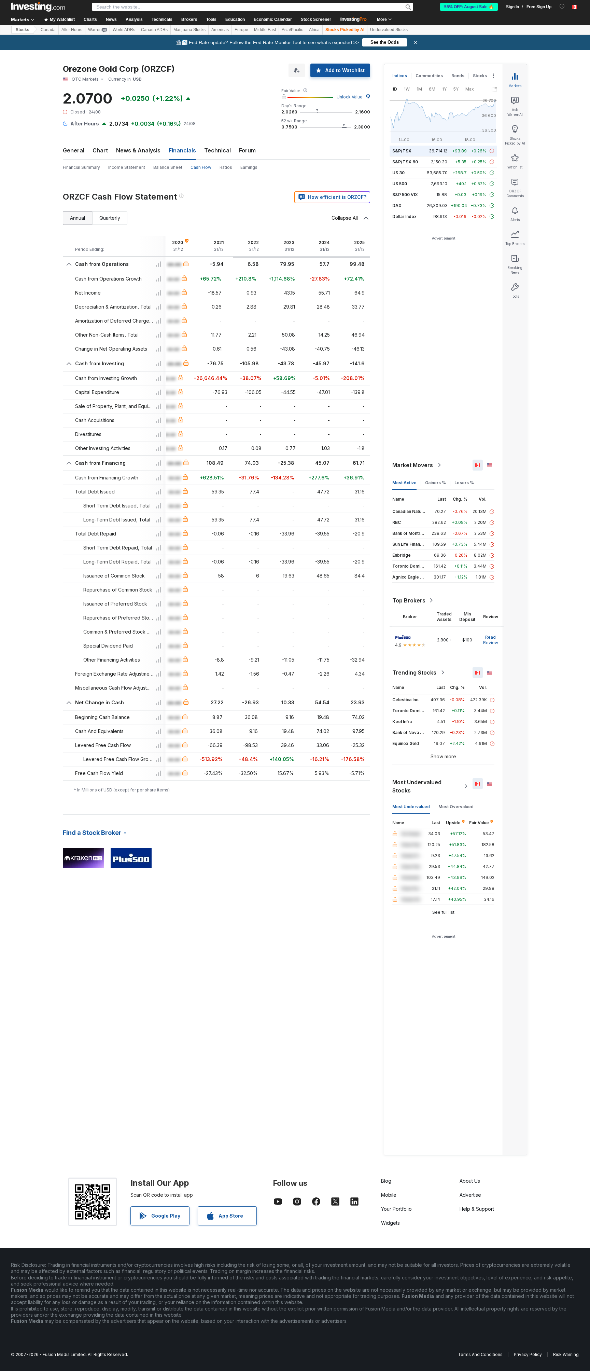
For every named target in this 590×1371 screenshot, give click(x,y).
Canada (48, 29)
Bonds (457, 75)
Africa (314, 29)
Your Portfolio (396, 1209)
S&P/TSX (401, 150)
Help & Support (477, 1209)
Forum (247, 150)
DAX (397, 205)
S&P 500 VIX (405, 194)
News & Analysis (138, 150)
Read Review (490, 640)
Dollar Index (404, 216)
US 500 (399, 183)
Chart (100, 150)
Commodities (429, 75)
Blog (386, 1181)
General (73, 150)
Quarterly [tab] (109, 218)
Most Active (404, 482)
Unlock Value (350, 96)
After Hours (71, 29)
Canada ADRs (154, 29)
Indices (399, 75)
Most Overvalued (456, 806)
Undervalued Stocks (389, 29)
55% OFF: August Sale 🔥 (469, 6)
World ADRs (124, 29)
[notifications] (562, 6)
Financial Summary (81, 167)
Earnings (248, 167)
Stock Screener (316, 19)
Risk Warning (566, 1354)
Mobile (388, 1195)
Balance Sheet (167, 167)
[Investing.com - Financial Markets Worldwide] (38, 7)
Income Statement (126, 167)
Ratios (226, 167)
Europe (241, 29)
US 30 (398, 172)
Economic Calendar (273, 19)
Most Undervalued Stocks (416, 786)
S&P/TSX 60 (405, 161)
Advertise (470, 1195)
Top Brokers (408, 600)
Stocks (22, 29)
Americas (220, 29)
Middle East (265, 29)
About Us (470, 1181)
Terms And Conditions (480, 1354)
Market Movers (412, 465)
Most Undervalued (411, 806)
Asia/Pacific (292, 29)
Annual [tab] (77, 218)
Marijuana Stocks (189, 29)
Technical (217, 150)
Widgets (390, 1223)
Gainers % (435, 482)
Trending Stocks (414, 672)
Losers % (464, 482)
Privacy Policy (528, 1354)
